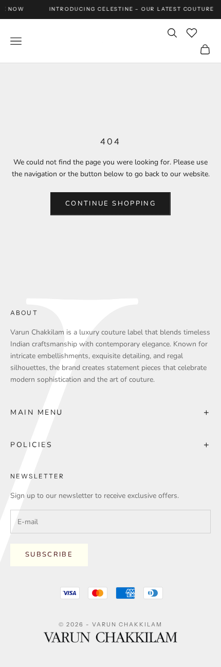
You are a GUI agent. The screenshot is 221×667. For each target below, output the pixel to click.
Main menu (110, 412)
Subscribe (49, 554)
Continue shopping (110, 203)
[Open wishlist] (191, 33)
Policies (110, 445)
